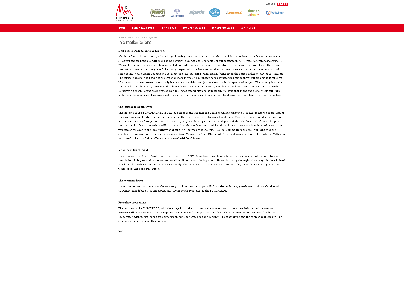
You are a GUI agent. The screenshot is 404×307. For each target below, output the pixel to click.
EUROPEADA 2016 (143, 28)
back (121, 231)
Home (122, 28)
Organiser (152, 37)
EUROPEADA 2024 (222, 28)
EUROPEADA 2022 (194, 28)
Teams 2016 (168, 28)
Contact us (247, 28)
